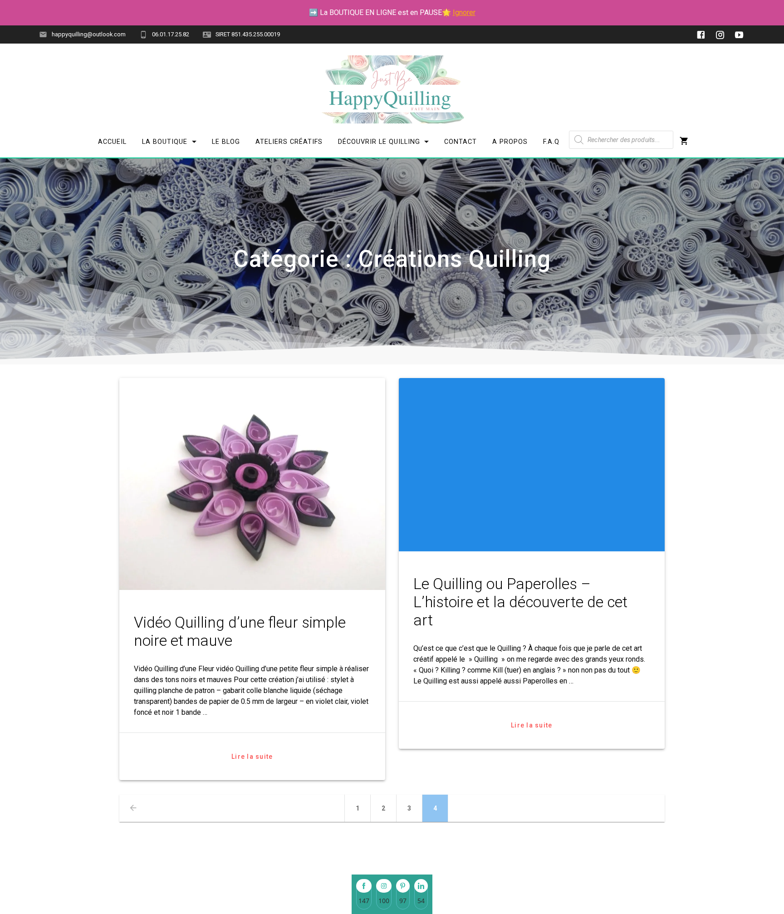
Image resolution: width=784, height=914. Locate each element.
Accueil (112, 142)
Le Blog (226, 142)
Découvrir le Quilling (379, 142)
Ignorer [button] (464, 12)
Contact (460, 142)
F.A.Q (551, 142)
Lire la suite (252, 756)
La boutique (164, 142)
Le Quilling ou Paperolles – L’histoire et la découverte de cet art (520, 602)
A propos (510, 142)
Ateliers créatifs (289, 142)
